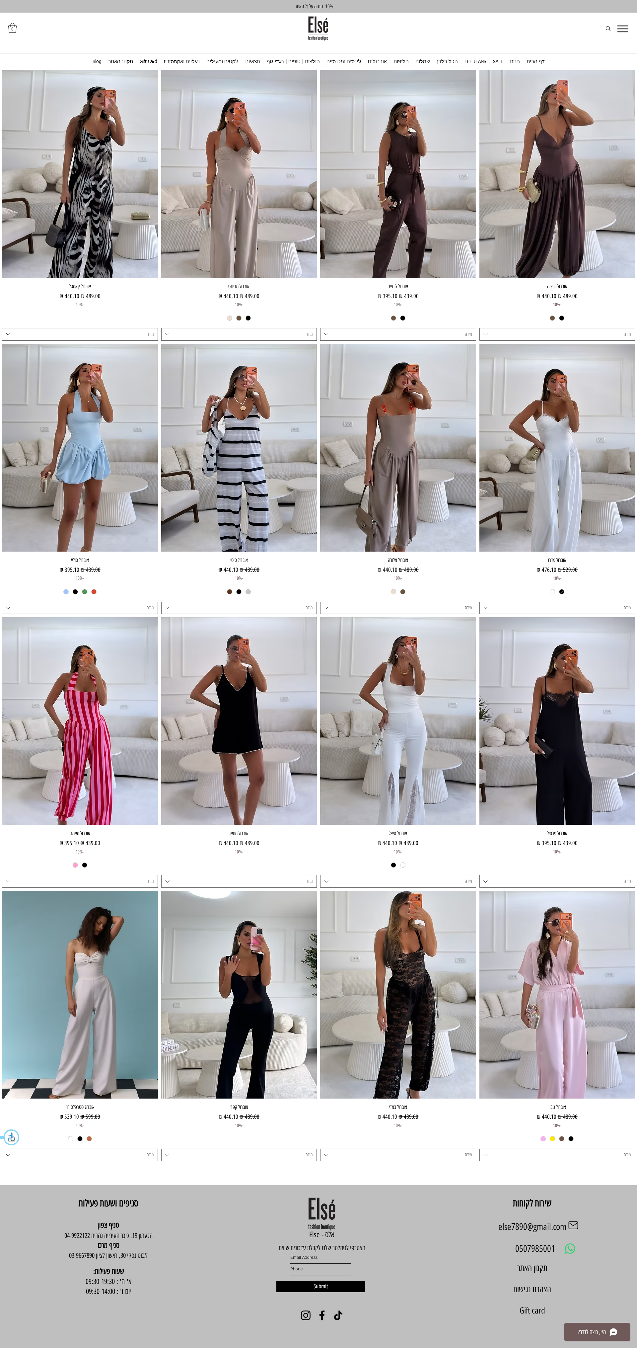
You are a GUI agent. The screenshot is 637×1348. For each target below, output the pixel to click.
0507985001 (535, 1248)
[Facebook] (322, 1315)
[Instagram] (305, 1315)
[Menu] (622, 28)
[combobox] (557, 334)
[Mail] (573, 1225)
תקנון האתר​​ (532, 1268)
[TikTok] (338, 1315)
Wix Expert (96, 1313)
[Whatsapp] (570, 1248)
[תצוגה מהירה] (557, 174)
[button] (10, 1137)
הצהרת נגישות (532, 1289)
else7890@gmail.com (532, 1226)
